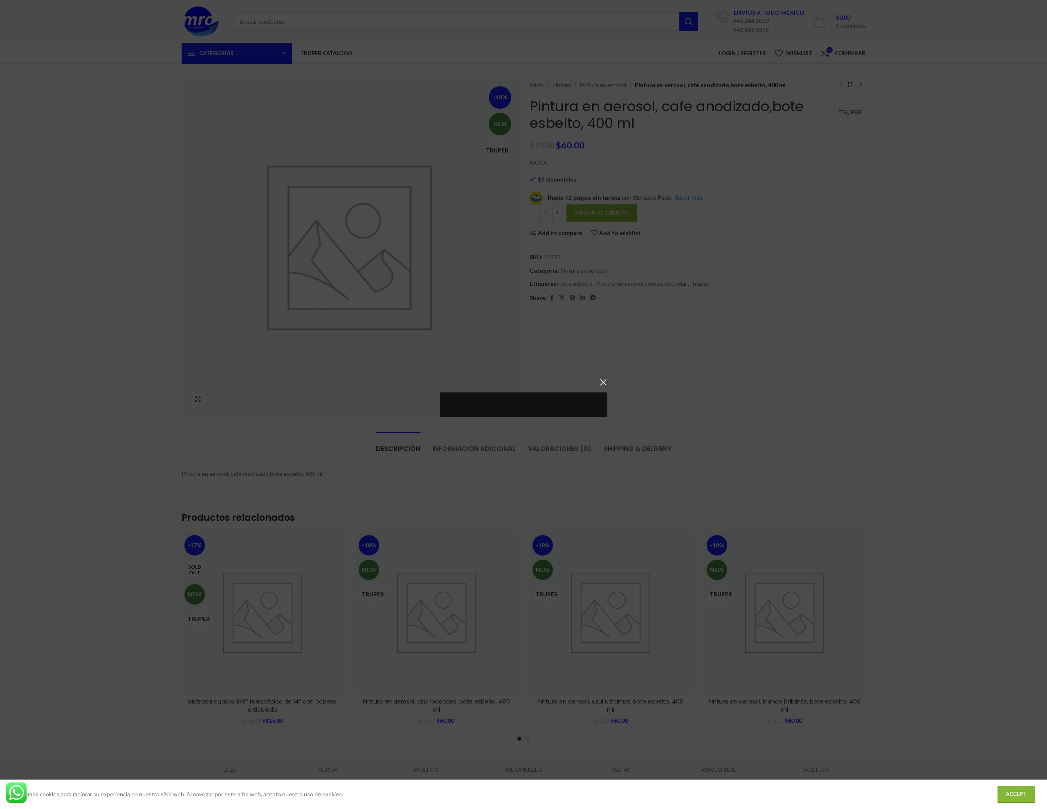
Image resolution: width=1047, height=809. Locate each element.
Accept (1016, 794)
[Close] (603, 382)
